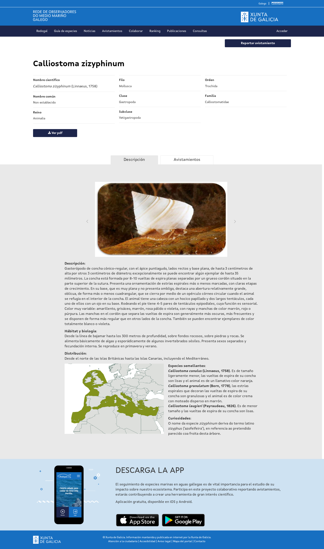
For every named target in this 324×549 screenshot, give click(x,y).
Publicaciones (176, 31)
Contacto (199, 541)
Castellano (277, 4)
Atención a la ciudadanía (122, 541)
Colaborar (136, 31)
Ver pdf (56, 133)
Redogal (41, 31)
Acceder (282, 31)
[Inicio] (56, 15)
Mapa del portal (182, 541)
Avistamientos (112, 31)
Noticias (89, 31)
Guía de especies (65, 31)
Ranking (154, 31)
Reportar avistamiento (258, 43)
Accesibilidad (147, 541)
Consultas (200, 31)
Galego (262, 4)
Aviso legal (164, 541)
